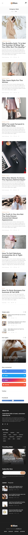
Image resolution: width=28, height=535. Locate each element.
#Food (10, 434)
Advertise (22, 531)
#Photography (19, 436)
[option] (14, 69)
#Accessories (5, 432)
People (4, 78)
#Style (4, 438)
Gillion (3, 57)
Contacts (10, 531)
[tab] (4, 482)
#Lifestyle (5, 436)
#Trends (18, 438)
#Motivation (11, 436)
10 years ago (7, 57)
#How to (15, 434)
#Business (12, 432)
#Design (4, 434)
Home (12, 11)
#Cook (18, 432)
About (5, 531)
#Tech (9, 438)
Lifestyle (4, 41)
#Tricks (4, 440)
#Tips (14, 438)
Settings (16, 531)
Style (9, 41)
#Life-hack (21, 434)
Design (4, 175)
